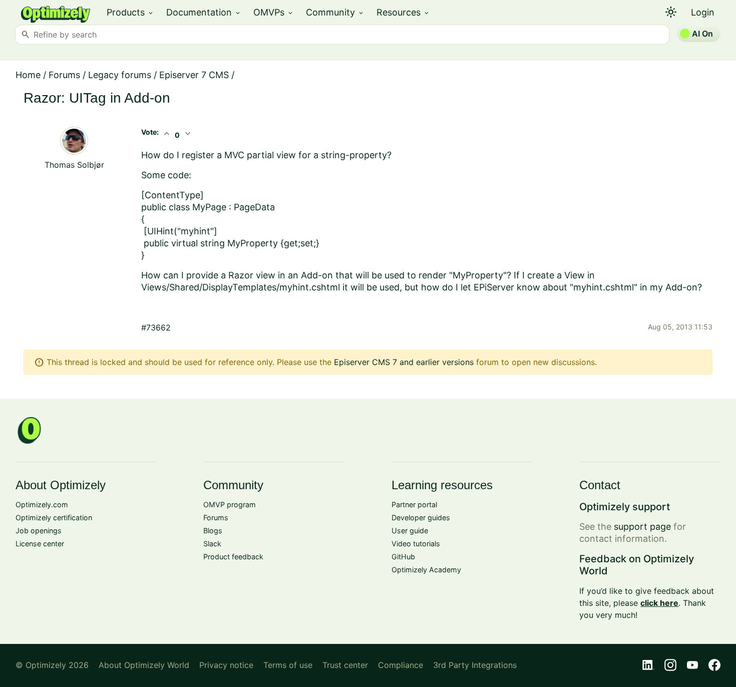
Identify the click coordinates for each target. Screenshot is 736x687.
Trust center (345, 665)
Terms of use (287, 665)
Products (130, 12)
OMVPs (273, 12)
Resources (403, 12)
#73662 (156, 327)
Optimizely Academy (426, 569)
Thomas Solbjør (74, 165)
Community (335, 12)
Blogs (212, 530)
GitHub (403, 556)
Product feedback (233, 556)
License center (40, 543)
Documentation (203, 12)
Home (28, 75)
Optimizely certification (54, 517)
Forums (64, 75)
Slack (212, 543)
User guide (410, 530)
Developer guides (421, 517)
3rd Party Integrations (475, 665)
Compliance (400, 665)
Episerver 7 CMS (194, 75)
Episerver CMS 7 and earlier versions (404, 362)
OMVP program (229, 504)
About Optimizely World (144, 665)
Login (702, 12)
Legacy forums (119, 75)
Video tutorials (416, 543)
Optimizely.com (42, 504)
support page (642, 526)
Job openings (39, 530)
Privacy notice (226, 665)
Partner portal (414, 504)
